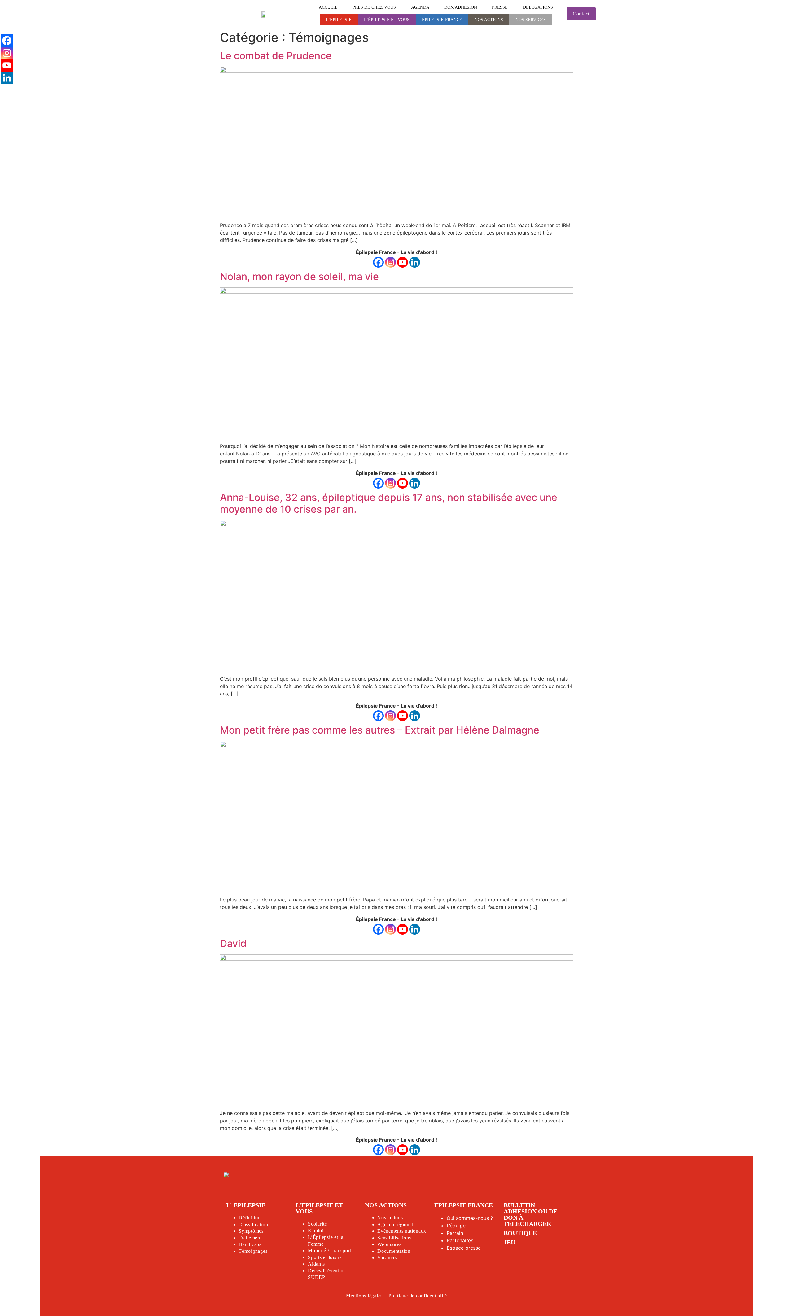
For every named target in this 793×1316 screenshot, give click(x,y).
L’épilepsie (339, 19)
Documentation (393, 1251)
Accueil (328, 7)
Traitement (250, 1237)
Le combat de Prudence (276, 56)
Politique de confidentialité (417, 1295)
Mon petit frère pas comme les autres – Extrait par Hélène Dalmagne (379, 730)
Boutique (520, 1233)
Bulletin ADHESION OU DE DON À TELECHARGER (530, 1214)
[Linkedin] (414, 262)
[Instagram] (390, 262)
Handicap (249, 1244)
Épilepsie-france (442, 19)
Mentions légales (364, 1295)
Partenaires (460, 1240)
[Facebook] (378, 262)
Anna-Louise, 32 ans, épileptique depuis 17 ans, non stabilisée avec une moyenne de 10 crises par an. (388, 503)
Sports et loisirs (325, 1257)
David (233, 943)
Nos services (530, 19)
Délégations (538, 7)
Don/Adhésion (460, 7)
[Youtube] (402, 262)
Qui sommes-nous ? (470, 1218)
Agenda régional (395, 1224)
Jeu (509, 1242)
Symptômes (251, 1231)
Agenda (420, 7)
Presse (500, 7)
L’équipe (456, 1225)
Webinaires (389, 1244)
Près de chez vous (374, 7)
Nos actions (489, 19)
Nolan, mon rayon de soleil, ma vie (299, 276)
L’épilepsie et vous (387, 19)
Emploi (316, 1230)
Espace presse (464, 1248)
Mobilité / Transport (329, 1250)
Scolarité (317, 1223)
